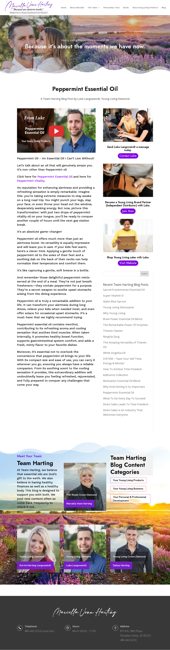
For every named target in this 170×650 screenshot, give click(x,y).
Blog (164, 8)
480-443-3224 (33, 631)
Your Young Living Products (128, 480)
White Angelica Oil (114, 353)
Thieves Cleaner (113, 331)
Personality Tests (111, 8)
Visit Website (128, 263)
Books (126, 8)
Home (63, 8)
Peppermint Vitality (30, 180)
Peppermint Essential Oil (54, 176)
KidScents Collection (115, 375)
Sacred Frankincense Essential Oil (124, 289)
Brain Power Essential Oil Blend (122, 319)
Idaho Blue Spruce (114, 301)
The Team (92, 8)
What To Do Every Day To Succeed (124, 398)
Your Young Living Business (128, 488)
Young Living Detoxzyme (118, 307)
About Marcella (77, 8)
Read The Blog (26, 517)
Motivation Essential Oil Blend (121, 381)
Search (144, 273)
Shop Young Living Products (145, 8)
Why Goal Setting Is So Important (124, 386)
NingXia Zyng (111, 336)
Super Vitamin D (113, 295)
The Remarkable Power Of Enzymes (125, 325)
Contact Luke (128, 156)
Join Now (128, 211)
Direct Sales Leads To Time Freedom (125, 404)
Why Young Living (114, 313)
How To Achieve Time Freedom (122, 369)
